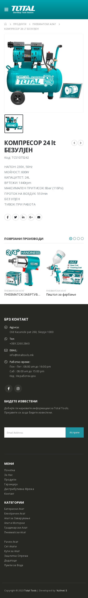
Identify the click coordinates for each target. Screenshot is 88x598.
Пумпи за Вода (13, 565)
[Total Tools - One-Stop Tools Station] (23, 9)
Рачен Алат (11, 541)
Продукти (10, 479)
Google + (31, 217)
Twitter (15, 217)
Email (38, 217)
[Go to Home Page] (5, 24)
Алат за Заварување (17, 518)
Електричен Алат (14, 513)
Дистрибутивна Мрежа (19, 489)
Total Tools (30, 590)
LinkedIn (23, 217)
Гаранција (11, 484)
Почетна (9, 470)
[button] (71, 238)
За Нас (8, 474)
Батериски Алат (14, 508)
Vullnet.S (62, 590)
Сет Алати (10, 546)
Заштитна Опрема (16, 555)
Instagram (18, 389)
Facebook (7, 217)
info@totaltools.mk (22, 355)
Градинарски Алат (15, 527)
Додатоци (10, 560)
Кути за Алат (12, 551)
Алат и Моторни (14, 523)
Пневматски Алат (15, 532)
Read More (35, 255)
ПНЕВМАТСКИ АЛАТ (14, 290)
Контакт (9, 493)
